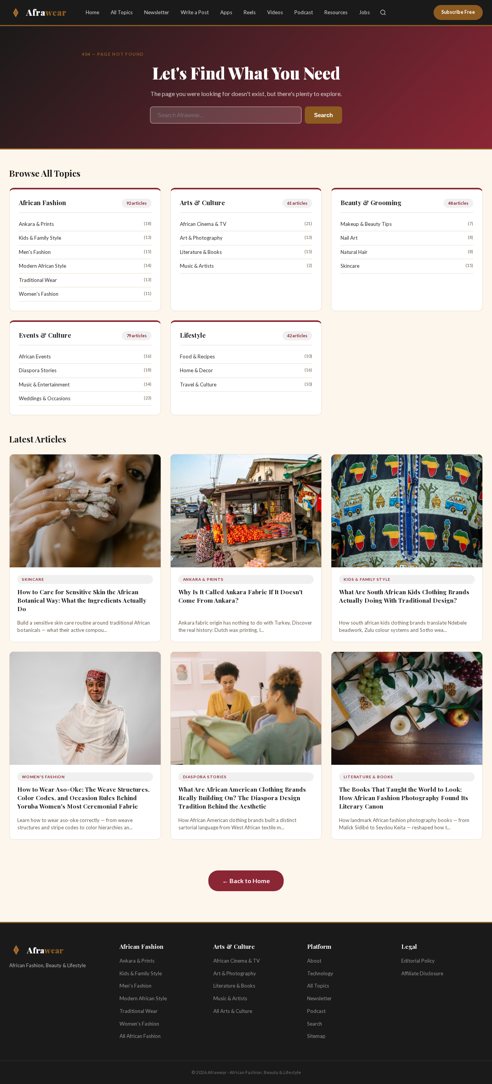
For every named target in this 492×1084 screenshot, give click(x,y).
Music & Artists (197, 266)
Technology (320, 973)
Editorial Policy (418, 961)
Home (92, 12)
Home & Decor (196, 370)
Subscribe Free (458, 12)
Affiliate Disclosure (422, 973)
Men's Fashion (35, 252)
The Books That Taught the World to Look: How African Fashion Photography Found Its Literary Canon (403, 797)
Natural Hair (354, 252)
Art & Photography (201, 238)
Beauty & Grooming (371, 202)
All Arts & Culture (232, 1011)
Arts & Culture (202, 202)
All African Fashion (140, 1036)
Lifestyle (193, 335)
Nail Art (349, 238)
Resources (335, 12)
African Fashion (42, 202)
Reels (250, 12)
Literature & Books (201, 252)
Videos (275, 12)
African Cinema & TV (203, 224)
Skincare (350, 266)
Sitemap (316, 1036)
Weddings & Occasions (44, 398)
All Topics (122, 12)
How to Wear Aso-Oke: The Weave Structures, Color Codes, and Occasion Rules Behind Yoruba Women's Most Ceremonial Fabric (83, 797)
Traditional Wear (38, 280)
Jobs (364, 12)
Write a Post (195, 12)
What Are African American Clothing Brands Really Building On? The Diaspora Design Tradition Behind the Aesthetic (242, 797)
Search (323, 115)
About (314, 961)
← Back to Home (246, 880)
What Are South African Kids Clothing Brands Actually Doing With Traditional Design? (404, 596)
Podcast (303, 12)
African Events (35, 356)
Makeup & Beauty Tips (366, 224)
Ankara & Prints (36, 224)
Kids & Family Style (40, 238)
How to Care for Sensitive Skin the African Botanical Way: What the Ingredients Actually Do (81, 600)
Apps (226, 12)
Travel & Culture (198, 384)
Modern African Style (42, 266)
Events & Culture (45, 335)
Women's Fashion (38, 294)
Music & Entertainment (44, 384)
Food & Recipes (197, 356)
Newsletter (156, 12)
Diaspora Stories (38, 370)
